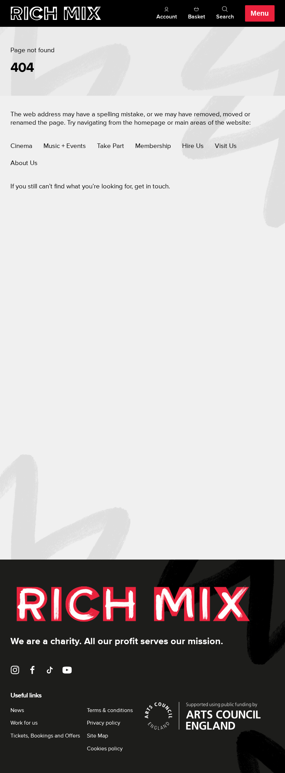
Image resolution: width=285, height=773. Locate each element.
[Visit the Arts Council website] (208, 716)
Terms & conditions (110, 710)
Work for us (24, 722)
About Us (24, 163)
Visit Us (226, 146)
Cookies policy (105, 748)
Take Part (110, 146)
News (17, 710)
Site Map (97, 735)
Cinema (21, 146)
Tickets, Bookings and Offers (45, 735)
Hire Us (193, 146)
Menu (260, 13)
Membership (153, 146)
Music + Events (64, 146)
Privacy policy (103, 722)
